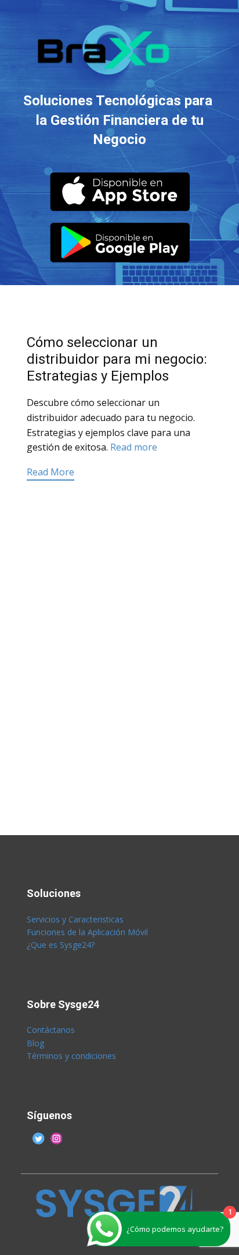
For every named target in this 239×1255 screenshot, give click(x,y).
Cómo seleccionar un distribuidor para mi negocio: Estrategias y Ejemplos (117, 359)
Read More (50, 472)
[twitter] (38, 1138)
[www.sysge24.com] (105, 50)
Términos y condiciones (71, 1055)
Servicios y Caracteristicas (75, 919)
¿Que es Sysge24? (61, 944)
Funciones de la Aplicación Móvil (87, 932)
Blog (35, 1043)
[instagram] (56, 1138)
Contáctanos (52, 1029)
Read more (133, 447)
